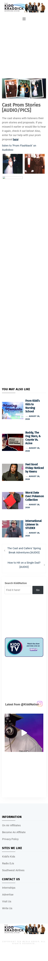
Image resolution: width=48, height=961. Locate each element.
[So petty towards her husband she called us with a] (24, 733)
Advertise (7, 894)
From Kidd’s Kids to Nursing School (32, 406)
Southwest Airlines (13, 870)
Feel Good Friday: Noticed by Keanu (34, 468)
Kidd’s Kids (8, 856)
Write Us (7, 908)
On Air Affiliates (11, 825)
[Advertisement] (24, 47)
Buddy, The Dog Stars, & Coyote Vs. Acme (33, 438)
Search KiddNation (16, 583)
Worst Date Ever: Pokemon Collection (34, 496)
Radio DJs (8, 863)
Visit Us (6, 901)
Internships (8, 887)
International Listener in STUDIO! (33, 524)
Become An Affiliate (14, 832)
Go (37, 590)
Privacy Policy (10, 839)
